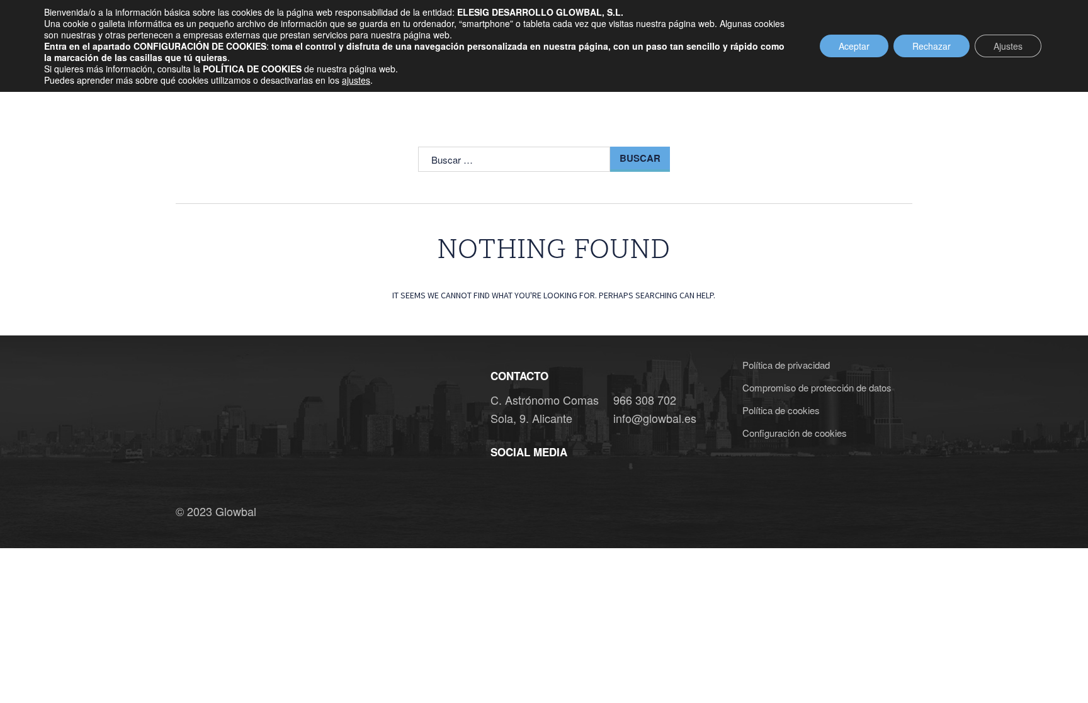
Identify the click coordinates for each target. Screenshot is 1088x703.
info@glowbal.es (654, 418)
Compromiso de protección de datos (817, 387)
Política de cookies (781, 410)
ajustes (356, 80)
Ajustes (1008, 46)
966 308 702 (644, 399)
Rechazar (931, 46)
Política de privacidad (786, 364)
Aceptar (854, 46)
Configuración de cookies (794, 432)
